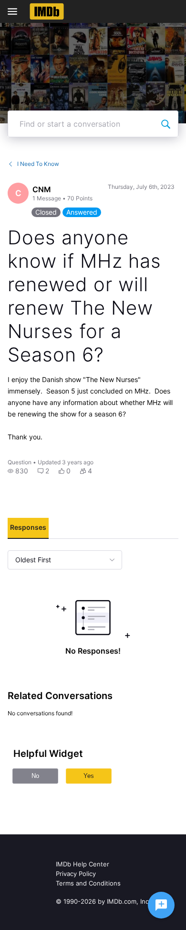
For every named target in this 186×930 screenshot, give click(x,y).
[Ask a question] (161, 905)
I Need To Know (38, 163)
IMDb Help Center (82, 864)
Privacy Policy (76, 873)
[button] (18, 471)
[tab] (28, 528)
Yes (88, 775)
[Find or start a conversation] (165, 124)
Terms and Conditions (88, 883)
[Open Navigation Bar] (15, 11)
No (35, 775)
